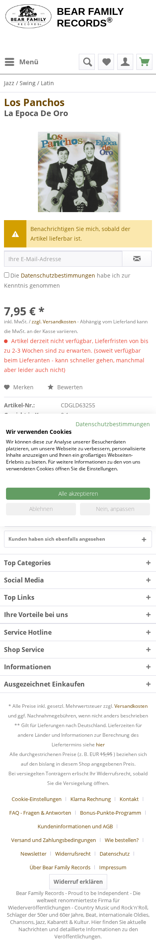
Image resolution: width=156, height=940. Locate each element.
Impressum (112, 867)
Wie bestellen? (122, 840)
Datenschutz (115, 853)
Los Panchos (34, 102)
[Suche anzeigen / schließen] (87, 62)
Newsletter (33, 853)
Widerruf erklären (78, 881)
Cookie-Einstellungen (37, 799)
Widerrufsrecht (73, 853)
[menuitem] (21, 62)
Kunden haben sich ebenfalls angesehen (56, 538)
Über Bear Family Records (60, 867)
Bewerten (69, 387)
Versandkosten (131, 706)
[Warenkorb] (144, 62)
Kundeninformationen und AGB (75, 826)
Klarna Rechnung (90, 799)
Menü (28, 61)
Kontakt (129, 799)
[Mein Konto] (125, 62)
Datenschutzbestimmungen (58, 275)
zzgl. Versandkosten (54, 321)
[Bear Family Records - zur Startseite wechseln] (28, 17)
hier (100, 744)
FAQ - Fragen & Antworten (40, 812)
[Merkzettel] (106, 62)
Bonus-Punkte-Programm (110, 812)
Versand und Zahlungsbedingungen (53, 840)
